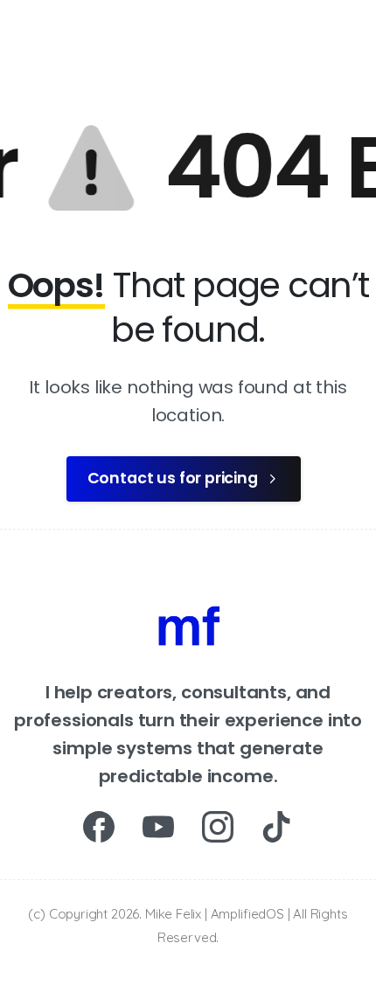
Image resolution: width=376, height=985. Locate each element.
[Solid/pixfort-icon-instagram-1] (217, 826)
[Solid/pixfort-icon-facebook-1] (99, 826)
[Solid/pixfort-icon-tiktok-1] (277, 826)
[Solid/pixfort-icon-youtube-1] (158, 826)
